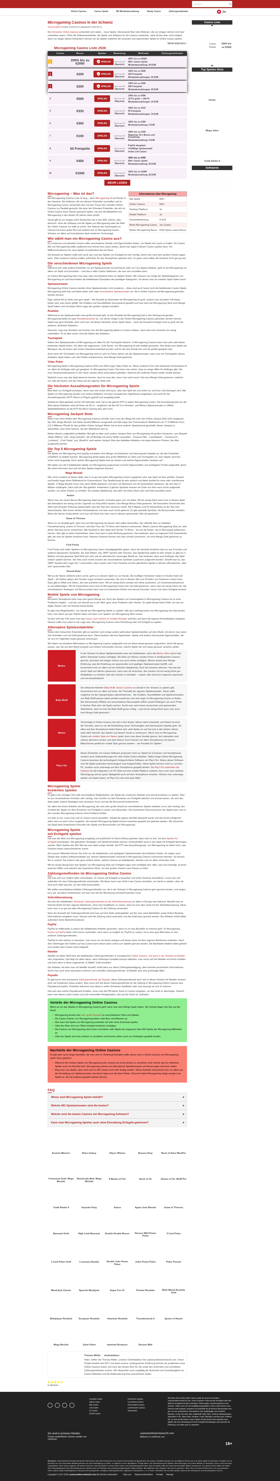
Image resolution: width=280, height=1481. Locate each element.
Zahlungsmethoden (178, 11)
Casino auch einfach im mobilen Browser (106, 618)
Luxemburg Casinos (136, 1402)
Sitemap (169, 1474)
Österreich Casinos (135, 1399)
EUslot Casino (94, 1413)
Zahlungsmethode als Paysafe (94, 979)
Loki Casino (94, 1408)
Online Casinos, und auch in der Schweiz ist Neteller (158, 955)
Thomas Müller (54, 27)
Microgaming (102, 198)
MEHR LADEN (117, 182)
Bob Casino (93, 1405)
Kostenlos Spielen (212, 83)
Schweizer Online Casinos (65, 32)
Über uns (127, 1474)
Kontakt (159, 1474)
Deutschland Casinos (136, 1405)
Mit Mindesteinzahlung (127, 11)
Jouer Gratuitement (61, 1139)
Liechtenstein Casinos (136, 1408)
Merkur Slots (163, 653)
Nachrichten (132, 1411)
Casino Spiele (101, 11)
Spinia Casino (94, 1402)
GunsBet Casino (95, 1399)
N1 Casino (93, 1411)
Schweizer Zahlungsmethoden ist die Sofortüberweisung (102, 901)
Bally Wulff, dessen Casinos (118, 687)
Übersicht (119, 64)
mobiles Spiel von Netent (104, 736)
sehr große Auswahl (91, 1015)
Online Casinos (78, 11)
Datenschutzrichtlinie (143, 1474)
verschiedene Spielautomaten (114, 291)
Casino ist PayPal (56, 932)
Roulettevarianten (86, 318)
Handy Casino (154, 11)
